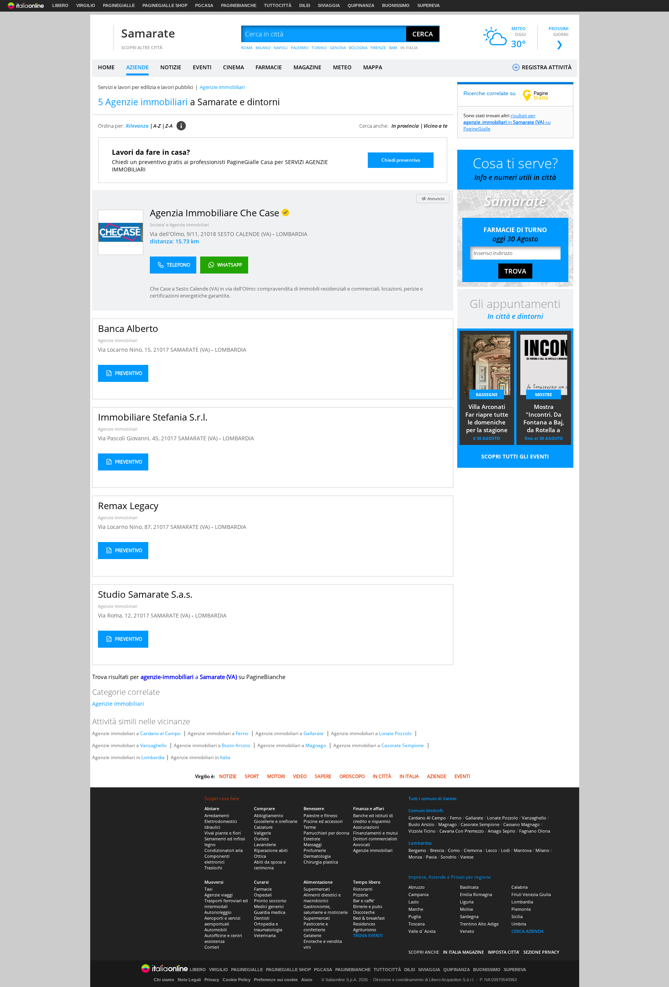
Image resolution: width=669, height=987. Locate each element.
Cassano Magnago (521, 824)
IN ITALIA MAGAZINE (463, 952)
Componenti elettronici (217, 859)
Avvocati (361, 844)
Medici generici (269, 906)
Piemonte (521, 909)
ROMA (246, 47)
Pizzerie (360, 895)
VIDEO (300, 776)
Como (454, 850)
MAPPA (372, 67)
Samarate (148, 33)
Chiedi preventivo (400, 160)
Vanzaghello (153, 745)
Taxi (208, 889)
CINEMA (233, 67)
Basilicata (469, 887)
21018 (208, 234)
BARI (393, 47)
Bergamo (417, 850)
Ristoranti (362, 889)
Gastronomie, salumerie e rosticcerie (326, 909)
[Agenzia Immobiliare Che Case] (120, 232)
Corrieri (211, 947)
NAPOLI (281, 47)
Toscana (416, 924)
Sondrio (448, 857)
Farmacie (263, 889)
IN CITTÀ (382, 776)
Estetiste (312, 839)
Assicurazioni (366, 827)
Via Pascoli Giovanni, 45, (129, 438)
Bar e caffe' (363, 900)
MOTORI (276, 776)
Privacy (211, 979)
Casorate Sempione (402, 745)
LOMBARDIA (291, 234)
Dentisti (261, 918)
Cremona (473, 850)
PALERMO (300, 47)
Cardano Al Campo (427, 818)
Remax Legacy (128, 505)
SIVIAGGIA (329, 5)
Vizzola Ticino (422, 831)
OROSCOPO (352, 776)
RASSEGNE (486, 394)
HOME (106, 67)
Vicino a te (436, 125)
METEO (342, 67)
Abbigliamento (268, 815)
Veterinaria (265, 935)
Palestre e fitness (320, 815)
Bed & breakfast (369, 918)
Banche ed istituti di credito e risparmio (373, 818)
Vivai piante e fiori (222, 833)
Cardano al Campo (160, 733)
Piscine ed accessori (323, 821)
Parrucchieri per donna (326, 833)
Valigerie (262, 833)
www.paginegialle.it (541, 95)
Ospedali (263, 895)
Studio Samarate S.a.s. (145, 594)
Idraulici (212, 827)
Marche (415, 909)
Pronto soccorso (270, 900)
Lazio (413, 902)
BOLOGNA (358, 47)
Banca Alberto (128, 328)
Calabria (519, 887)
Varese (466, 857)
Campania (418, 894)
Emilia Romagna (476, 894)
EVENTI (202, 67)
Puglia (414, 916)
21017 (161, 349)
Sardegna (469, 916)
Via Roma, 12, (116, 615)
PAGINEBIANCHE (238, 5)
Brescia (437, 850)
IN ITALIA (409, 47)
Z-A (169, 125)
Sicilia (517, 916)
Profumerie (315, 850)
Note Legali (189, 979)
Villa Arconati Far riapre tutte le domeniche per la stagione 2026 (486, 419)
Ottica (260, 856)
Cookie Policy (236, 979)
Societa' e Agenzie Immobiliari (179, 225)
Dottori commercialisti (375, 839)
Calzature (263, 827)
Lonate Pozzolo (395, 733)
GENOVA (338, 47)
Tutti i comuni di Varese (432, 798)
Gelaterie (312, 935)
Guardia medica (269, 912)
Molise (466, 909)
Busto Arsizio (236, 745)
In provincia (405, 125)
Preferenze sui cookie (276, 979)
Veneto (467, 931)
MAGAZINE (307, 67)
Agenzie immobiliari (373, 850)
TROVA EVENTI (368, 935)
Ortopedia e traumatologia (268, 926)
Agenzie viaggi (218, 895)
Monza (415, 857)
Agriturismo (364, 929)
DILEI (304, 5)
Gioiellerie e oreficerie (275, 821)
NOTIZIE (170, 67)
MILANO (263, 47)
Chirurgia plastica (321, 862)
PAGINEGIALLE (119, 5)
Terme (310, 827)
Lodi (505, 850)
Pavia (431, 857)
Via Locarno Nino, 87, (125, 526)
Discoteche (364, 912)
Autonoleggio (218, 912)
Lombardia (153, 757)
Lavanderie (265, 844)
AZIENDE (137, 67)
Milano (542, 850)
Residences (364, 924)
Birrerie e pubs (367, 906)
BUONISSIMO (396, 5)
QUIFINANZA (361, 5)
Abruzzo (416, 887)
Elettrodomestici (220, 821)
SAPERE (323, 776)
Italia (225, 757)
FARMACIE (269, 67)
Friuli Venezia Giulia (531, 894)
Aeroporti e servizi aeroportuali (222, 921)
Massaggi (313, 844)
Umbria (518, 924)
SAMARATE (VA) (190, 349)
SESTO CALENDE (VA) (245, 234)
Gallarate (314, 733)
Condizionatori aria (223, 850)
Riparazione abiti (271, 850)
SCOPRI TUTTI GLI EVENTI (515, 456)
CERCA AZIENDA (527, 931)
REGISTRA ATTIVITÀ (545, 67)
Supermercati (317, 889)
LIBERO (60, 5)
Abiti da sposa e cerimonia (270, 865)
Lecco (491, 850)
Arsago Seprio (501, 831)
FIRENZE (378, 47)
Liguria (466, 902)
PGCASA (204, 5)
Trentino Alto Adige (479, 924)
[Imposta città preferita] (101, 34)
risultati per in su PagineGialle (507, 122)
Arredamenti (216, 815)
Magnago (315, 745)
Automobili (215, 929)
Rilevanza (137, 125)
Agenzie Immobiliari (117, 340)
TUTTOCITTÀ (278, 5)
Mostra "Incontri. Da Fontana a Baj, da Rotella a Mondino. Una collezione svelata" (543, 419)
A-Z (157, 125)
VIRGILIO (85, 5)
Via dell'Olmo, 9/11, (175, 234)
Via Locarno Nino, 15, (125, 349)
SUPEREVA (428, 5)
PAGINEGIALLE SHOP (164, 5)
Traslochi (213, 868)
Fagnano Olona (534, 831)
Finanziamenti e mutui (375, 833)
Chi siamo (164, 979)
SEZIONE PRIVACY (541, 952)
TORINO (319, 47)
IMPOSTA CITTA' (504, 952)
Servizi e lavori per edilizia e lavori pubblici (145, 87)
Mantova (523, 850)
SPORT (252, 776)
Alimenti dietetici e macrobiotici (322, 897)
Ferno (242, 733)
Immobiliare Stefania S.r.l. (153, 417)
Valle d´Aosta (422, 931)
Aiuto (306, 979)
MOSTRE (543, 394)
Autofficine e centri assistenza (223, 938)
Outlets (261, 839)
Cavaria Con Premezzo (461, 831)
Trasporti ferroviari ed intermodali (226, 903)
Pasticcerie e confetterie (316, 926)
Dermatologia (317, 856)
